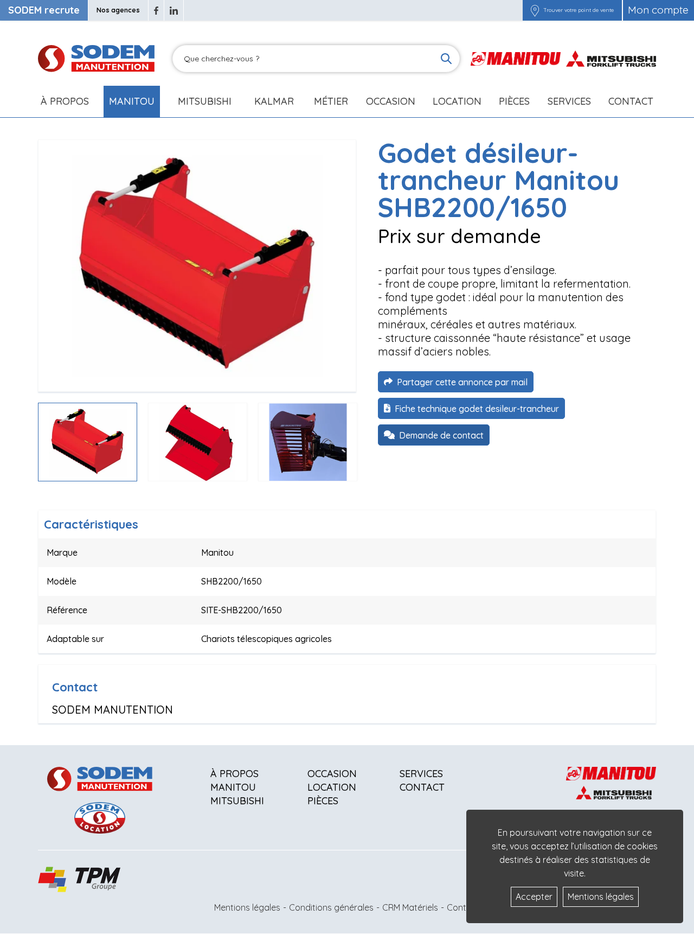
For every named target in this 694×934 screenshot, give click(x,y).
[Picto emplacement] (535, 10)
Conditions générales (331, 907)
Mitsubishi (205, 101)
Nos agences (118, 10)
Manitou (132, 101)
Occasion (390, 101)
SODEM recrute (44, 10)
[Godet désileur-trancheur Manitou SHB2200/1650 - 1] (197, 265)
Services (421, 773)
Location (457, 101)
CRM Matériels (410, 907)
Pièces (322, 801)
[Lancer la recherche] (446, 58)
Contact (630, 101)
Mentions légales (247, 907)
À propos (234, 773)
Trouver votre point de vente (578, 10)
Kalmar (274, 101)
